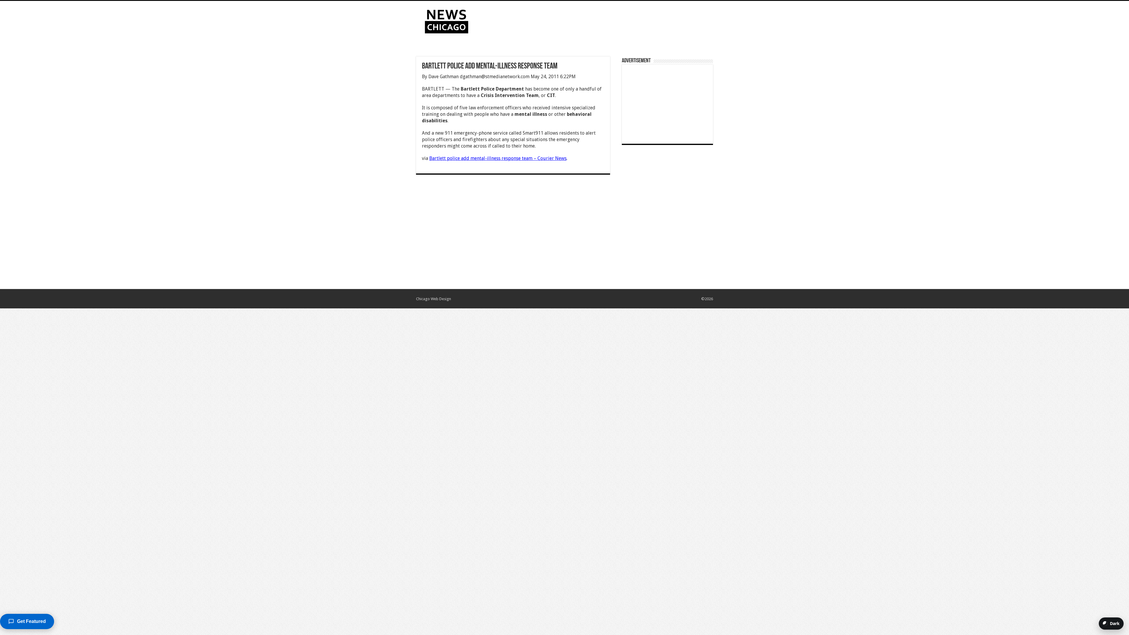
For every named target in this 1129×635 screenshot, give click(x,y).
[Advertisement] (602, 20)
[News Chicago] (446, 20)
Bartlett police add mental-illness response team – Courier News (498, 158)
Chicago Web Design (433, 299)
